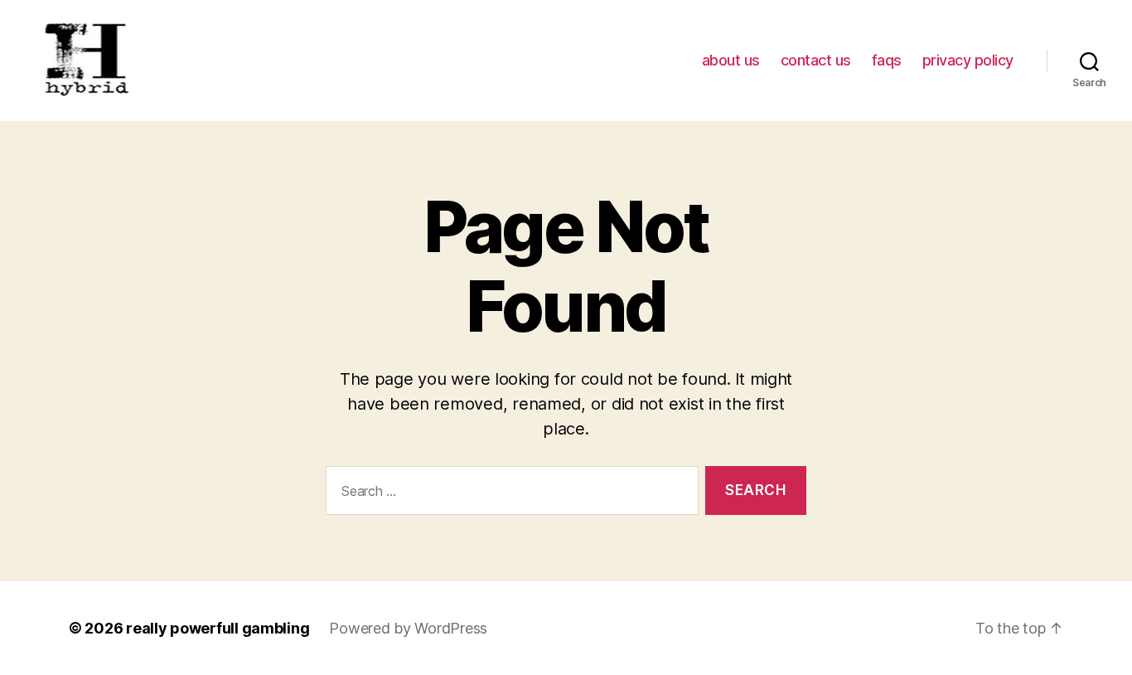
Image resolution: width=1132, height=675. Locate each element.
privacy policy (967, 60)
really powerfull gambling (217, 628)
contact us (816, 60)
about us (731, 60)
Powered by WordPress (408, 628)
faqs (887, 60)
